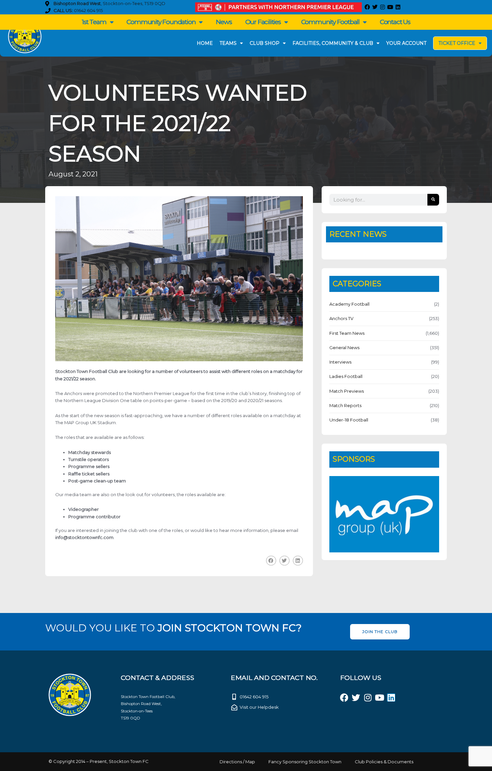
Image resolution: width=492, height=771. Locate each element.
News (224, 22)
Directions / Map (237, 761)
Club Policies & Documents (384, 761)
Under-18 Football (348, 419)
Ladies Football (345, 376)
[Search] (433, 200)
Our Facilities (263, 22)
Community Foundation (161, 22)
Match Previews (346, 391)
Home (205, 43)
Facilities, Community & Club (333, 43)
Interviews (340, 362)
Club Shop (264, 43)
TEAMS (228, 43)
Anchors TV (341, 318)
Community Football (330, 22)
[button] (271, 560)
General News (344, 347)
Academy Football (349, 304)
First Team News (346, 333)
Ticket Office (456, 43)
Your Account (406, 43)
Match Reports (345, 405)
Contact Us (395, 22)
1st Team (94, 22)
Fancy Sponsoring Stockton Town (304, 761)
